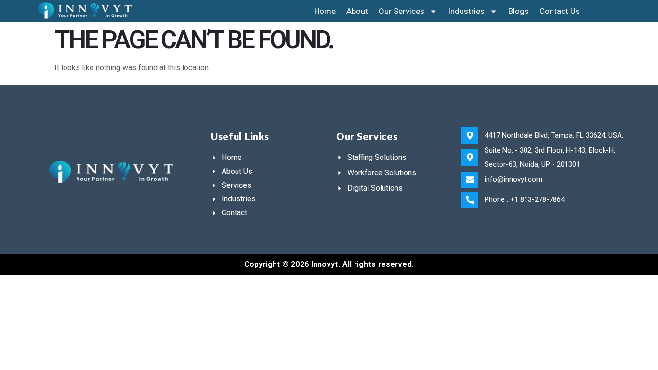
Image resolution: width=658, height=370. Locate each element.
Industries (466, 11)
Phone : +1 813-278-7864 (525, 199)
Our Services (401, 11)
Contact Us (560, 11)
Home (325, 11)
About (357, 11)
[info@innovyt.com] (469, 180)
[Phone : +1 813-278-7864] (469, 200)
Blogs (518, 11)
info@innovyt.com (513, 179)
